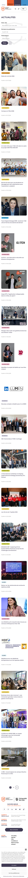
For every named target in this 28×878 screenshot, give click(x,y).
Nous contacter (14, 829)
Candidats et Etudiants (10, 4)
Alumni (24, 4)
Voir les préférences (14, 873)
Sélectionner (5, 38)
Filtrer (5, 43)
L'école (3, 4)
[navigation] (18, 9)
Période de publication (8, 29)
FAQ (12, 839)
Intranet (13, 844)
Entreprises (17, 4)
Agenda (13, 837)
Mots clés (4, 22)
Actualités (14, 835)
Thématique (5, 35)
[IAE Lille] (6, 9)
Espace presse (15, 842)
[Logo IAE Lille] (14, 799)
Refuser (14, 869)
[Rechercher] (15, 9)
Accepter (14, 865)
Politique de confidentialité (18, 876)
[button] (26, 849)
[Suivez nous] (4, 809)
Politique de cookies (7, 876)
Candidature (14, 841)
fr (23, 8)
